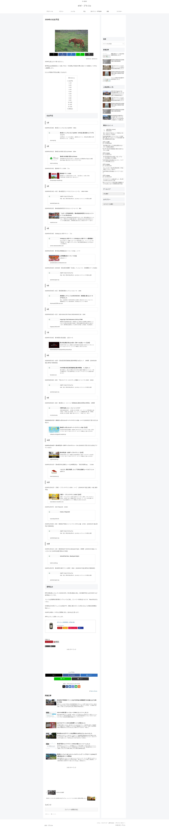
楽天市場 (60, 627)
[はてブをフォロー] (70, 686)
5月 (70, 91)
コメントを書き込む (71, 809)
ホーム (98, 822)
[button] (89, 54)
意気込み (71, 108)
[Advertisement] (71, 25)
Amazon (65, 627)
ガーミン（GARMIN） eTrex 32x (66, 622)
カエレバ (62, 625)
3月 (70, 87)
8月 (70, 98)
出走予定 (71, 80)
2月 (70, 85)
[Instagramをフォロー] (73, 686)
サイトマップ (104, 822)
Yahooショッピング (73, 627)
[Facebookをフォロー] (67, 686)
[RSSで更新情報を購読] (79, 686)
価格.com (81, 627)
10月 (71, 102)
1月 (70, 83)
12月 (71, 106)
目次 (69, 78)
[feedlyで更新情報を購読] (76, 686)
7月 (70, 95)
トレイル (48, 646)
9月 (70, 100)
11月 (71, 104)
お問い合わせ (111, 822)
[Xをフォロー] (64, 686)
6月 (70, 93)
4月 (70, 89)
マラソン (53, 646)
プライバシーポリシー (120, 822)
